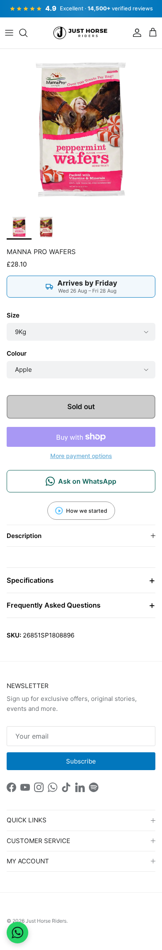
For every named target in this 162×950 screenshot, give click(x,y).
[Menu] (9, 33)
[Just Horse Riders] (81, 33)
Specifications (30, 580)
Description (24, 536)
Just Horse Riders (46, 921)
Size (13, 315)
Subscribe (81, 761)
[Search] (27, 33)
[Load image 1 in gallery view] (81, 130)
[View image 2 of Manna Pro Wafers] (46, 227)
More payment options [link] (81, 456)
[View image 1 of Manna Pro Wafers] (19, 227)
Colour (17, 353)
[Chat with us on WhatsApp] (17, 932)
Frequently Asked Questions (54, 605)
